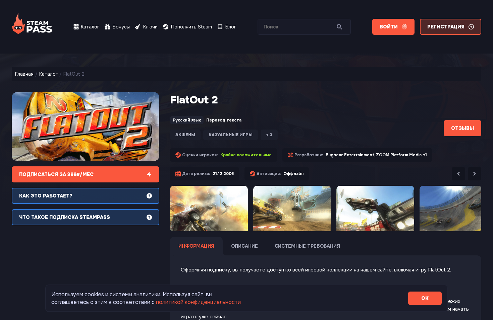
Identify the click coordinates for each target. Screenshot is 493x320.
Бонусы (121, 27)
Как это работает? (45, 196)
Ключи (150, 27)
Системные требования (307, 246)
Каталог (90, 26)
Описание (244, 246)
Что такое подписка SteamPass (64, 217)
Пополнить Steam (191, 27)
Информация (196, 246)
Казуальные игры (231, 135)
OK (425, 298)
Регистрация (445, 27)
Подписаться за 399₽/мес (56, 174)
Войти (389, 27)
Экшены (185, 135)
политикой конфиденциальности (198, 302)
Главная (24, 74)
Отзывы (462, 128)
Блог (230, 27)
